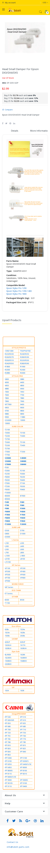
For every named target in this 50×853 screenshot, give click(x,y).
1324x (22, 629)
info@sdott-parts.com (18, 847)
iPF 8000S (9, 770)
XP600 (22, 574)
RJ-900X (8, 654)
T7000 (7, 451)
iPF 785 (23, 742)
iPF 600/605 (9, 720)
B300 (7, 600)
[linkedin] (42, 821)
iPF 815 (23, 745)
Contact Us (12, 842)
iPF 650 (8, 723)
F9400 (22, 489)
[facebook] (8, 821)
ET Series (9, 593)
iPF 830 (8, 751)
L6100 (7, 559)
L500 (7, 549)
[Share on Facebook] (2, 123)
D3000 (7, 537)
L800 (22, 552)
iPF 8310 (23, 773)
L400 (22, 546)
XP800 (22, 577)
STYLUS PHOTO (19, 347)
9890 (22, 414)
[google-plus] (28, 821)
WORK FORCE (17, 584)
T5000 (7, 442)
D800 (7, 533)
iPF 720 (8, 732)
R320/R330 (24, 360)
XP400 (22, 571)
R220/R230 (9, 354)
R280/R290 (24, 357)
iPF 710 (23, 729)
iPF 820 (8, 748)
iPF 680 (8, 726)
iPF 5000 (8, 758)
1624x (7, 632)
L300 (7, 546)
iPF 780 (8, 742)
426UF (7, 642)
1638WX (23, 658)
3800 (7, 379)
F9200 (22, 486)
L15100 (8, 562)
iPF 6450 (8, 767)
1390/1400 (9, 351)
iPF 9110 (8, 786)
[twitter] (14, 821)
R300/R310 (9, 360)
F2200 (7, 473)
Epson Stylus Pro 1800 (16, 294)
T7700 (7, 455)
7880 (22, 398)
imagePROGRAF (19, 714)
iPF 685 (23, 726)
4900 (22, 388)
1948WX (23, 661)
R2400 (22, 369)
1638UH (8, 648)
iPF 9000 (8, 780)
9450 (7, 407)
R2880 (7, 373)
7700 (22, 395)
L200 (22, 543)
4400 (22, 382)
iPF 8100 (23, 770)
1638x (7, 635)
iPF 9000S (24, 780)
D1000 (22, 533)
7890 (7, 401)
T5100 (22, 442)
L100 (7, 543)
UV (13, 687)
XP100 (7, 568)
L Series (15, 540)
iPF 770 (23, 739)
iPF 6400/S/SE (25, 764)
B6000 (7, 496)
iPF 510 (23, 717)
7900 (22, 401)
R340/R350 (9, 363)
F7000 (7, 483)
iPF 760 (23, 736)
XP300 (7, 571)
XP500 (7, 574)
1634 (7, 690)
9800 (22, 410)
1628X (22, 654)
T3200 (7, 436)
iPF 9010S (9, 783)
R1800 (7, 366)
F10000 (8, 492)
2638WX (8, 664)
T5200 (7, 445)
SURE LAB (16, 527)
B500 (22, 600)
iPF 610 (23, 720)
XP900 (7, 581)
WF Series (9, 587)
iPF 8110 (8, 773)
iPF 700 (8, 729)
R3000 (22, 373)
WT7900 (8, 404)
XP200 (22, 568)
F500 (7, 467)
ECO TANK (16, 590)
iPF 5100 (23, 758)
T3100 (22, 433)
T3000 (7, 433)
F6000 (7, 477)
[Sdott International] (15, 10)
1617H (22, 645)
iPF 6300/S (24, 761)
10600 (7, 423)
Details (14, 130)
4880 (7, 388)
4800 (22, 385)
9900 (7, 417)
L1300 (7, 555)
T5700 (7, 448)
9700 (7, 410)
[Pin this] (10, 123)
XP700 (7, 577)
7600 (7, 395)
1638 (22, 690)
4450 (7, 385)
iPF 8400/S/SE (10, 777)
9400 (22, 404)
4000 (7, 382)
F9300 (7, 489)
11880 (22, 417)
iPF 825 (23, 748)
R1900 (22, 366)
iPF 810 (8, 745)
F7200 (7, 486)
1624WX (8, 658)
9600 (22, 407)
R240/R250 (24, 354)
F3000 (22, 473)
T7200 (22, 451)
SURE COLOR (17, 426)
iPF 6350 (8, 764)
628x (7, 629)
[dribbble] (35, 821)
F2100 (22, 470)
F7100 (22, 483)
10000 (22, 420)
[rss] (20, 821)
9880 (7, 414)
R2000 (7, 369)
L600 (22, 549)
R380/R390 (24, 363)
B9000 (7, 499)
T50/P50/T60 (25, 351)
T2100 (7, 429)
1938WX (8, 661)
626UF (22, 642)
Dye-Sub (16, 651)
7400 (7, 392)
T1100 (7, 603)
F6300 (7, 480)
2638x (22, 635)
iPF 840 (23, 751)
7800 (7, 398)
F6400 (22, 480)
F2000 (7, 470)
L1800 (22, 555)
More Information (39, 130)
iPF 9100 (23, 783)
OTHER (15, 596)
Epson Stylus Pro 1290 (16, 288)
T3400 (22, 436)
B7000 (22, 496)
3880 (22, 379)
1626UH (8, 645)
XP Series (16, 565)
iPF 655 (23, 723)
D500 (7, 530)
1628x (22, 632)
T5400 (22, 445)
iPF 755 (8, 736)
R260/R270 (9, 357)
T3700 (7, 439)
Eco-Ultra (16, 626)
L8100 (22, 559)
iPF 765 (8, 739)
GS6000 (8, 420)
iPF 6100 (8, 761)
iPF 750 (23, 732)
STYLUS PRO (17, 376)
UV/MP (15, 639)
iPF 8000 (23, 767)
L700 (7, 552)
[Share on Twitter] (6, 123)
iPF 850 (8, 755)
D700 (22, 530)
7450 (22, 392)
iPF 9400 (23, 786)
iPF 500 (8, 717)
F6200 (22, 477)
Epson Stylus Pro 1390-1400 (19, 291)
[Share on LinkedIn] (14, 123)
